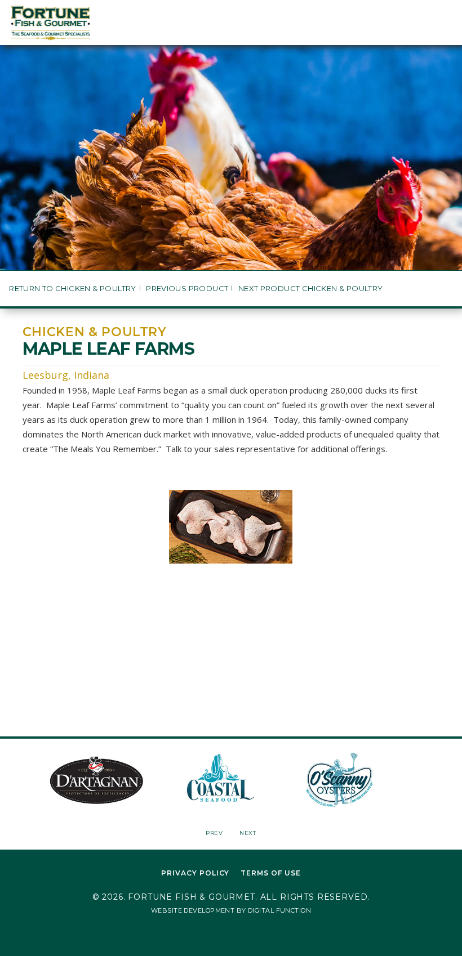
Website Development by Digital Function (231, 910)
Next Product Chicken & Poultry (310, 288)
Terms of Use (271, 873)
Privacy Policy (195, 873)
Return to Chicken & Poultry (72, 288)
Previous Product (187, 288)
